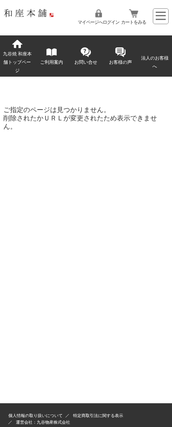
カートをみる (133, 22)
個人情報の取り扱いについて (35, 415)
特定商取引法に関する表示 (98, 415)
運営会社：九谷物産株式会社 (43, 422)
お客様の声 (120, 62)
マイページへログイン (98, 22)
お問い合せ (85, 62)
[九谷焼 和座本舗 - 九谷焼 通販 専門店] (30, 15)
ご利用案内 (51, 62)
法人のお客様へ (155, 62)
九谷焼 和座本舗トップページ (17, 62)
